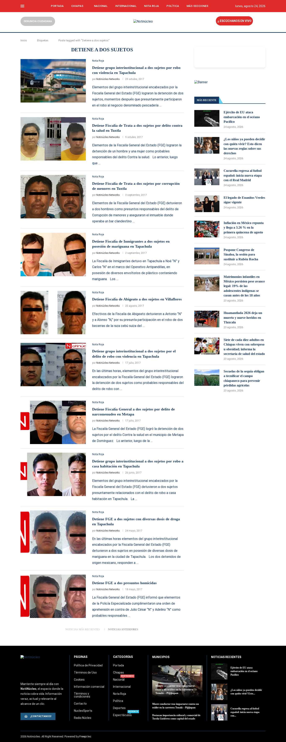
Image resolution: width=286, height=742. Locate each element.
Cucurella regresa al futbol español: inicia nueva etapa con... (245, 712)
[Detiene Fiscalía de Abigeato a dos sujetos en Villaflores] (53, 312)
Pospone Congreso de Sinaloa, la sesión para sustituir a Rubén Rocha (241, 254)
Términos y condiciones (82, 695)
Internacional (126, 6)
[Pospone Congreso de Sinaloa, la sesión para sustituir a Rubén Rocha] (206, 256)
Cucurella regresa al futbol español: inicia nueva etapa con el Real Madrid (243, 175)
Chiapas (77, 6)
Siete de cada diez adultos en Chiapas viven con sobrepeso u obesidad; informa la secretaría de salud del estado (244, 347)
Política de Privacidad (88, 665)
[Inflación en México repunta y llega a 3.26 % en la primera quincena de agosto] (206, 229)
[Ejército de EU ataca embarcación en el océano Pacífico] (206, 118)
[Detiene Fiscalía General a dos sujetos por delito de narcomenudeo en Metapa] (53, 422)
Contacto (80, 703)
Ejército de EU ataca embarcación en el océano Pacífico (242, 116)
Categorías (123, 656)
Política (172, 6)
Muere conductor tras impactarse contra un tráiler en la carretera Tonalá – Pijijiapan (175, 689)
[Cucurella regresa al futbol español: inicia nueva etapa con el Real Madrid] (206, 176)
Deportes (119, 708)
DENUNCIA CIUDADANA (38, 21)
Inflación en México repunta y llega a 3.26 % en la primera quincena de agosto (244, 227)
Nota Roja (151, 6)
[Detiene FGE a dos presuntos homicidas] (53, 596)
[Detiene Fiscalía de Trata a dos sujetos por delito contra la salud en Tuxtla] (53, 139)
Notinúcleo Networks (108, 79)
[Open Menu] (22, 6)
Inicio (24, 40)
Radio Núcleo (82, 717)
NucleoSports (83, 710)
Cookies (79, 679)
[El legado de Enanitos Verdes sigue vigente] (206, 203)
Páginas (81, 656)
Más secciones (197, 6)
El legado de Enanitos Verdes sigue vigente (244, 200)
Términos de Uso (85, 672)
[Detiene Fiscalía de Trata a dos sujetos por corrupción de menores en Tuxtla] (53, 196)
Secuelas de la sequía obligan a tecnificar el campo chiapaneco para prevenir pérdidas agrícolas (244, 378)
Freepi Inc (85, 736)
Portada (57, 6)
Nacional (101, 6)
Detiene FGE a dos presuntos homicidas (124, 583)
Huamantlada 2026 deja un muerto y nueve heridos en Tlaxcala (243, 317)
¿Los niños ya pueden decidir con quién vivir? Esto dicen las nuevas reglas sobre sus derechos (244, 146)
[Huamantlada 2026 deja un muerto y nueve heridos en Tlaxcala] (206, 319)
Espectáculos (122, 715)
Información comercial (89, 686)
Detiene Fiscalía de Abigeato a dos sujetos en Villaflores (137, 299)
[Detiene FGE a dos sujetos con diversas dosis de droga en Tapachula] (53, 532)
